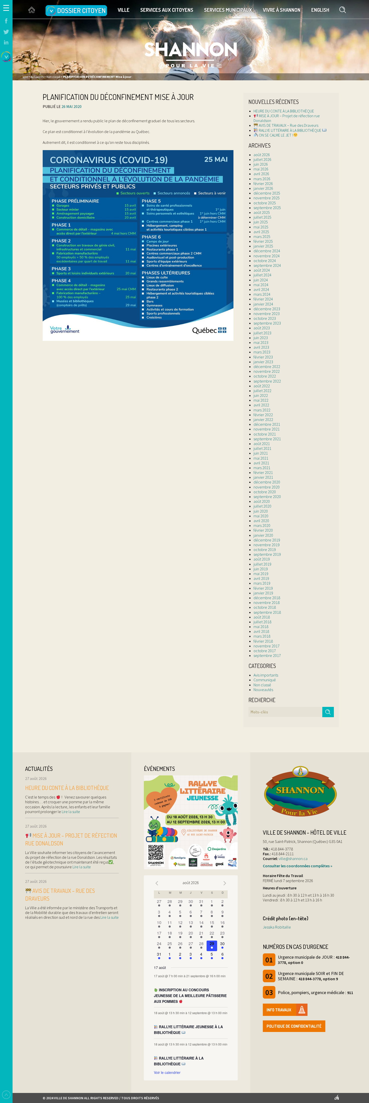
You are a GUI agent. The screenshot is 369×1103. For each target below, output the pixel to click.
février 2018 (263, 641)
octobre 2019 (265, 549)
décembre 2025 (267, 193)
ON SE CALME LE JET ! (275, 135)
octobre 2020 (265, 491)
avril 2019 (261, 578)
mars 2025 (262, 236)
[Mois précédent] (157, 883)
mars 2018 (262, 636)
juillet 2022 (262, 390)
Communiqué (265, 679)
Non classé (262, 684)
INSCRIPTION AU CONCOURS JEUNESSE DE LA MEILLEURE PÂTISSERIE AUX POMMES (190, 995)
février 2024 (263, 298)
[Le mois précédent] (225, 883)
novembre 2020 (267, 486)
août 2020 (262, 501)
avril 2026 (261, 173)
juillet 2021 (262, 448)
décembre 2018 (267, 597)
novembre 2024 (267, 255)
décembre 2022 (267, 366)
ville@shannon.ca (293, 858)
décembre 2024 (267, 250)
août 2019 (262, 559)
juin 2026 (261, 164)
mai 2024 (261, 284)
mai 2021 (261, 458)
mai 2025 (261, 226)
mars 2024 (262, 294)
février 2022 (263, 414)
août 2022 (262, 385)
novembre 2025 (267, 197)
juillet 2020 (262, 506)
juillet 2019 (262, 564)
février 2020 (263, 530)
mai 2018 (261, 626)
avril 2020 (261, 520)
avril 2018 (261, 631)
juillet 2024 (262, 274)
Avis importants (266, 675)
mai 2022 (261, 400)
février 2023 (263, 356)
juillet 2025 (262, 217)
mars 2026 (262, 178)
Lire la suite (70, 811)
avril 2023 (261, 347)
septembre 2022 (267, 381)
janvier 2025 (263, 246)
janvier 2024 (263, 304)
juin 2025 (261, 221)
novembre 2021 (267, 429)
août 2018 (262, 617)
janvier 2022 (263, 419)
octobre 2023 (265, 318)
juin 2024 (261, 279)
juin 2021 (261, 453)
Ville (124, 10)
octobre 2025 (265, 202)
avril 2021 (261, 462)
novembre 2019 (267, 544)
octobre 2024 (265, 260)
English (320, 10)
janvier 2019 (263, 592)
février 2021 (263, 472)
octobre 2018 (265, 607)
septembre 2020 (267, 496)
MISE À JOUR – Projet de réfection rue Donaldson (287, 118)
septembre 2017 (267, 655)
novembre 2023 (267, 313)
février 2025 (263, 241)
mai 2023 (261, 342)
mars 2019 (262, 583)
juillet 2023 (262, 332)
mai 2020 (261, 515)
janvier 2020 (263, 535)
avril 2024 (261, 289)
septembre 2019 (267, 554)
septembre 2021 (267, 438)
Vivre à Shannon (281, 10)
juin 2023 (261, 337)
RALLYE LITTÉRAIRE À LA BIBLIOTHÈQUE (290, 130)
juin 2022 (261, 395)
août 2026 (262, 154)
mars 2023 (262, 351)
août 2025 (262, 212)
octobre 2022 (265, 376)
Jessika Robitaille (277, 927)
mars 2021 (262, 467)
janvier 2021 (263, 477)
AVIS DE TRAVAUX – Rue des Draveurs (288, 125)
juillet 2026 (262, 159)
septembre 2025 (267, 207)
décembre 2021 (267, 424)
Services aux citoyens (166, 10)
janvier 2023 (263, 361)
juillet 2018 (262, 621)
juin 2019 (261, 568)
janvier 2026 (263, 188)
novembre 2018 (267, 602)
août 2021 (262, 443)
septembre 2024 (267, 265)
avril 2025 (261, 231)
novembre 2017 (267, 645)
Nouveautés (263, 689)
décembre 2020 (267, 481)
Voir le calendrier (167, 1072)
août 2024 (262, 270)
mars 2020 (262, 525)
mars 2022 (262, 409)
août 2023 (262, 327)
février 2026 (263, 183)
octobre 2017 (265, 650)
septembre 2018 (267, 612)
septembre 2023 (267, 323)
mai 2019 (261, 573)
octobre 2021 (265, 434)
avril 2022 (261, 404)
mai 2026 (261, 168)
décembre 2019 (267, 539)
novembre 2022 (267, 371)
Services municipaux (228, 10)
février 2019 (263, 588)
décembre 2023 (267, 308)
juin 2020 (261, 511)
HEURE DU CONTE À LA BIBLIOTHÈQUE (284, 110)
